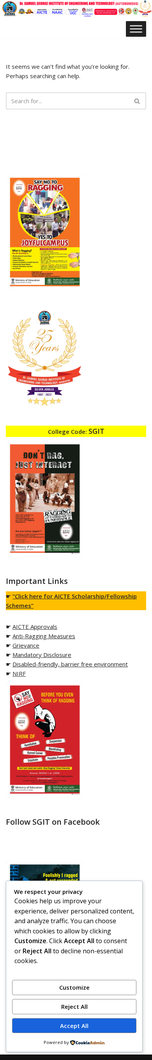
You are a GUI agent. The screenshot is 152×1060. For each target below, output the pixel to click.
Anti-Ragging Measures (43, 636)
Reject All (74, 1006)
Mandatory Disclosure (41, 655)
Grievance (25, 645)
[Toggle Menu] (136, 29)
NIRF (19, 673)
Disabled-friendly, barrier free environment (70, 664)
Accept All (74, 1026)
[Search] (137, 100)
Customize (74, 987)
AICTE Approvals (34, 626)
